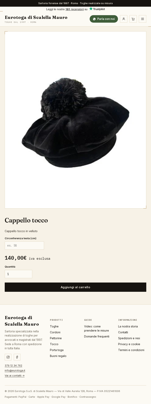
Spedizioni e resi (129, 338)
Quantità (10, 266)
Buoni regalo (58, 356)
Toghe (54, 326)
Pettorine (56, 338)
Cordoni (55, 332)
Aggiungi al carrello (75, 287)
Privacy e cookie (129, 344)
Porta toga (57, 350)
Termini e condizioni (131, 350)
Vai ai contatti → (15, 375)
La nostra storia (128, 326)
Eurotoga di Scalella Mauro (36, 19)
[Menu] (142, 19)
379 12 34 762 (13, 365)
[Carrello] (133, 19)
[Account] (123, 19)
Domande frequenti (96, 336)
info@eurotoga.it (15, 370)
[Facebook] (17, 357)
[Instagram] (8, 357)
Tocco (54, 344)
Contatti (123, 332)
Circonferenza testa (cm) (20, 238)
